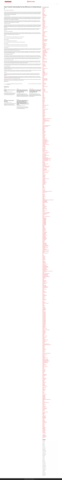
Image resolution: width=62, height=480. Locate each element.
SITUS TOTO (43, 351)
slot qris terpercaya (44, 232)
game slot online (44, 281)
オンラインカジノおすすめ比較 (46, 212)
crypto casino (44, 164)
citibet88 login (44, 435)
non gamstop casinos (44, 74)
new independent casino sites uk (46, 216)
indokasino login (44, 337)
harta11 (43, 365)
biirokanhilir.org (44, 387)
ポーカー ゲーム (44, 153)
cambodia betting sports (45, 362)
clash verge (43, 180)
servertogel (43, 395)
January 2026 (43, 449)
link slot (43, 437)
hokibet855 (43, 72)
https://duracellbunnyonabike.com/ (46, 353)
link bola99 (43, 345)
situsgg (43, 38)
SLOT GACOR (44, 311)
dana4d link (43, 258)
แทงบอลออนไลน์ (44, 50)
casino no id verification (45, 245)
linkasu (43, 255)
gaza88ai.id (43, 128)
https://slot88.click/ (44, 208)
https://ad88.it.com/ (44, 61)
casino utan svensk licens (45, 286)
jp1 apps (43, 301)
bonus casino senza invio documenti (46, 158)
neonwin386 (43, 32)
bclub (43, 59)
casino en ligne (44, 143)
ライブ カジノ (44, 147)
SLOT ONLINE (44, 233)
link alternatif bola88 (44, 366)
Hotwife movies (7, 76)
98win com (43, 10)
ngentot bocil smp (44, 374)
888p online (43, 89)
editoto (43, 304)
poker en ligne (44, 165)
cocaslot (43, 377)
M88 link (43, 35)
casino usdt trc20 (44, 268)
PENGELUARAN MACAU (45, 202)
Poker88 (43, 252)
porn (42, 108)
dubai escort (43, 416)
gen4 (43, 391)
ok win (43, 81)
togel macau (43, 385)
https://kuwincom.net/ (45, 68)
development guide (44, 295)
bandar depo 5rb (44, 299)
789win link (43, 132)
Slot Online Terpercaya (45, 150)
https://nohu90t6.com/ (45, 39)
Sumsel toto (43, 179)
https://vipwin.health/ (44, 78)
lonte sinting (43, 420)
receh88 (43, 226)
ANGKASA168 (44, 326)
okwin (43, 76)
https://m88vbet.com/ (45, 31)
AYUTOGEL (43, 413)
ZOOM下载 (43, 305)
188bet (43, 197)
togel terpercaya (44, 83)
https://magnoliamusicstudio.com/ (46, 125)
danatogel (43, 426)
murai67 (43, 56)
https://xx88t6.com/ (44, 40)
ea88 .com (43, 11)
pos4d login (43, 175)
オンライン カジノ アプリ (45, 49)
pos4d (43, 171)
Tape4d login (43, 229)
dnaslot (43, 419)
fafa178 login (44, 21)
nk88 (43, 67)
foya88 (43, 161)
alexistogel (43, 112)
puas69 (43, 130)
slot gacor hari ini (44, 51)
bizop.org (43, 342)
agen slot (43, 33)
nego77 (43, 388)
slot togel (43, 358)
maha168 (43, 46)
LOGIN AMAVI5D (44, 243)
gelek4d (43, 85)
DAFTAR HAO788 (44, 36)
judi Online (43, 207)
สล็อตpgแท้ (43, 97)
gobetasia (43, 333)
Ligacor (43, 392)
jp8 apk (43, 104)
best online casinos (44, 292)
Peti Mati (43, 414)
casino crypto (44, 121)
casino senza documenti (45, 126)
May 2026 (43, 444)
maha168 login (44, 45)
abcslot (43, 298)
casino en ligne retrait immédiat (46, 166)
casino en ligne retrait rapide (45, 144)
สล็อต (43, 215)
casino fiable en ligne (44, 139)
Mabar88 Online (44, 417)
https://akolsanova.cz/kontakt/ (46, 329)
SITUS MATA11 (44, 331)
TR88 (43, 92)
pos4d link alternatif (44, 200)
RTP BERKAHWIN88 (44, 238)
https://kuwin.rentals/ (44, 79)
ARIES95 (43, 225)
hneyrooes (30, 92)
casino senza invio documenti (45, 273)
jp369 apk (43, 101)
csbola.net (43, 421)
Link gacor (43, 327)
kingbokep (43, 428)
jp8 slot (43, 103)
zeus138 (43, 338)
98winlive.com (44, 131)
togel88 (43, 133)
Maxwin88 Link (44, 406)
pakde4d (43, 129)
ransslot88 (43, 241)
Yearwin (43, 272)
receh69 (43, 336)
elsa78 (43, 106)
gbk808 (43, 372)
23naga (43, 186)
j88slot (43, 290)
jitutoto (43, 405)
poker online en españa (45, 266)
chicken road (43, 17)
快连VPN (43, 380)
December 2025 (44, 450)
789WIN (43, 95)
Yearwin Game (44, 262)
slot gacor (43, 25)
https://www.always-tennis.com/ (46, 276)
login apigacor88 (44, 378)
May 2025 (43, 459)
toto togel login (44, 427)
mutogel (43, 347)
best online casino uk (44, 287)
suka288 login (44, 146)
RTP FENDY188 (44, 239)
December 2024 (44, 465)
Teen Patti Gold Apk (44, 52)
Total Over (43, 114)
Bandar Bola (43, 398)
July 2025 (43, 456)
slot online (43, 135)
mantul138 (43, 390)
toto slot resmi (44, 389)
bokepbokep (43, 396)
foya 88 (43, 381)
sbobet (43, 355)
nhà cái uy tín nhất (44, 265)
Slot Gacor (43, 64)
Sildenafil (43, 187)
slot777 (43, 42)
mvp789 (43, 122)
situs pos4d (43, 183)
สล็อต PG (43, 24)
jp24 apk (43, 99)
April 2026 (43, 445)
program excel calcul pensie (45, 402)
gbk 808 (43, 71)
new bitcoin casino (44, 244)
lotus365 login (44, 283)
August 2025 (43, 455)
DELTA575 (43, 256)
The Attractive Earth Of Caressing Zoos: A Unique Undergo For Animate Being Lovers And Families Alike (35, 91)
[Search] (57, 3)
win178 (43, 113)
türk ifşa (43, 403)
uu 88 (43, 9)
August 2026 (43, 440)
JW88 (43, 94)
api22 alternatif (44, 154)
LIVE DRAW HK (44, 349)
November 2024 (44, 466)
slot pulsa (43, 348)
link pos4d (43, 189)
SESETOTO (43, 248)
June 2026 (43, 443)
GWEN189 (43, 227)
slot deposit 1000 (44, 408)
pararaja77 (43, 410)
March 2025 (43, 461)
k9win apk (43, 70)
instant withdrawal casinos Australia (46, 344)
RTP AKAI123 (43, 234)
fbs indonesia (44, 107)
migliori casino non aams (45, 274)
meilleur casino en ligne (45, 269)
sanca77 (43, 111)
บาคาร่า (43, 352)
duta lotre (43, 240)
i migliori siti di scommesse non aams (46, 118)
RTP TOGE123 (44, 237)
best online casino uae (45, 160)
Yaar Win (43, 117)
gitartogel (43, 151)
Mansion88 (43, 149)
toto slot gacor (44, 270)
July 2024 (43, 471)
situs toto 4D (43, 148)
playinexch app (44, 259)
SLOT (43, 60)
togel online (43, 58)
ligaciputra (43, 340)
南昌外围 (43, 205)
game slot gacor (44, 280)
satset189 (43, 257)
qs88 (43, 124)
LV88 (43, 93)
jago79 (43, 82)
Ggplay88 (43, 412)
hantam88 (43, 110)
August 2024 (43, 470)
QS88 (43, 96)
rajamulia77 (43, 20)
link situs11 (43, 214)
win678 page (43, 90)
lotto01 (43, 423)
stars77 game (44, 28)
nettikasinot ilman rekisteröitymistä (46, 399)
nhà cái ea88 (43, 65)
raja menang (43, 432)
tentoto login (43, 291)
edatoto (43, 57)
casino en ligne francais (45, 157)
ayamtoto (43, 407)
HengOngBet (43, 261)
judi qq (43, 367)
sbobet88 (43, 384)
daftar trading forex (44, 43)
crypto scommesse (44, 169)
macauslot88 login (44, 182)
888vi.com (43, 88)
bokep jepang (44, 184)
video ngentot (44, 115)
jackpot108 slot (44, 309)
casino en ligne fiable (44, 282)
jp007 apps (43, 370)
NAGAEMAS (43, 14)
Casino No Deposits (44, 15)
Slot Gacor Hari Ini (44, 168)
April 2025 (43, 460)
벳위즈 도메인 (44, 263)
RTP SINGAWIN (44, 236)
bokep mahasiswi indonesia (45, 251)
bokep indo (43, 137)
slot (42, 300)
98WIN (43, 13)
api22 (43, 16)
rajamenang (43, 430)
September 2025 (44, 454)
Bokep (43, 185)
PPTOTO (43, 22)
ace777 (43, 18)
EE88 (43, 284)
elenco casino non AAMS (45, 359)
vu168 (43, 167)
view (42, 293)
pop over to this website (45, 172)
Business (7, 81)
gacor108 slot (44, 308)
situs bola (43, 75)
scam (43, 373)
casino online (43, 119)
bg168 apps (43, 371)
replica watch (43, 369)
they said (43, 173)
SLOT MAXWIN (44, 218)
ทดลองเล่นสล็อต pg (44, 354)
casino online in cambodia (45, 105)
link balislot (43, 162)
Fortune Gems (44, 230)
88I (42, 254)
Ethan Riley (18, 92)
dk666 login (43, 302)
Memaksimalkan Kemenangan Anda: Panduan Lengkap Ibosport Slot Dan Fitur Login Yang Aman (22, 91)
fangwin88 (43, 211)
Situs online (43, 294)
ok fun (43, 87)
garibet (43, 335)
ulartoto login (43, 297)
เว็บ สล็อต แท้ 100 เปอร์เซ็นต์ (45, 178)
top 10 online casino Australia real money (47, 191)
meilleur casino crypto (44, 142)
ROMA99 (43, 250)
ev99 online (43, 63)
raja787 (43, 306)
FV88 (43, 29)
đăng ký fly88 (44, 196)
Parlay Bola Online (44, 341)
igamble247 (43, 47)
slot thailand (43, 54)
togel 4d (43, 27)
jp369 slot (43, 100)
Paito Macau (43, 310)
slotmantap (43, 277)
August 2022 (43, 475)
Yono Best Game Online (45, 247)
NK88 (43, 77)
